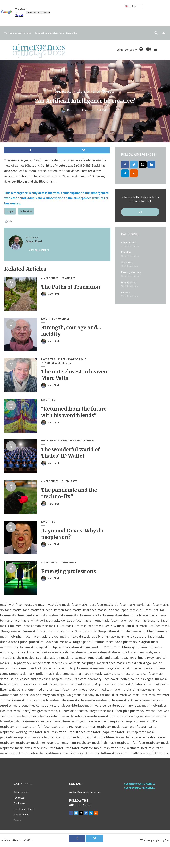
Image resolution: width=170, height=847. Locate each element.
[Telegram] (125, 173)
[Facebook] (125, 164)
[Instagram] (143, 164)
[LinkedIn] (151, 164)
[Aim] (134, 173)
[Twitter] (134, 164)
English (132, 6)
